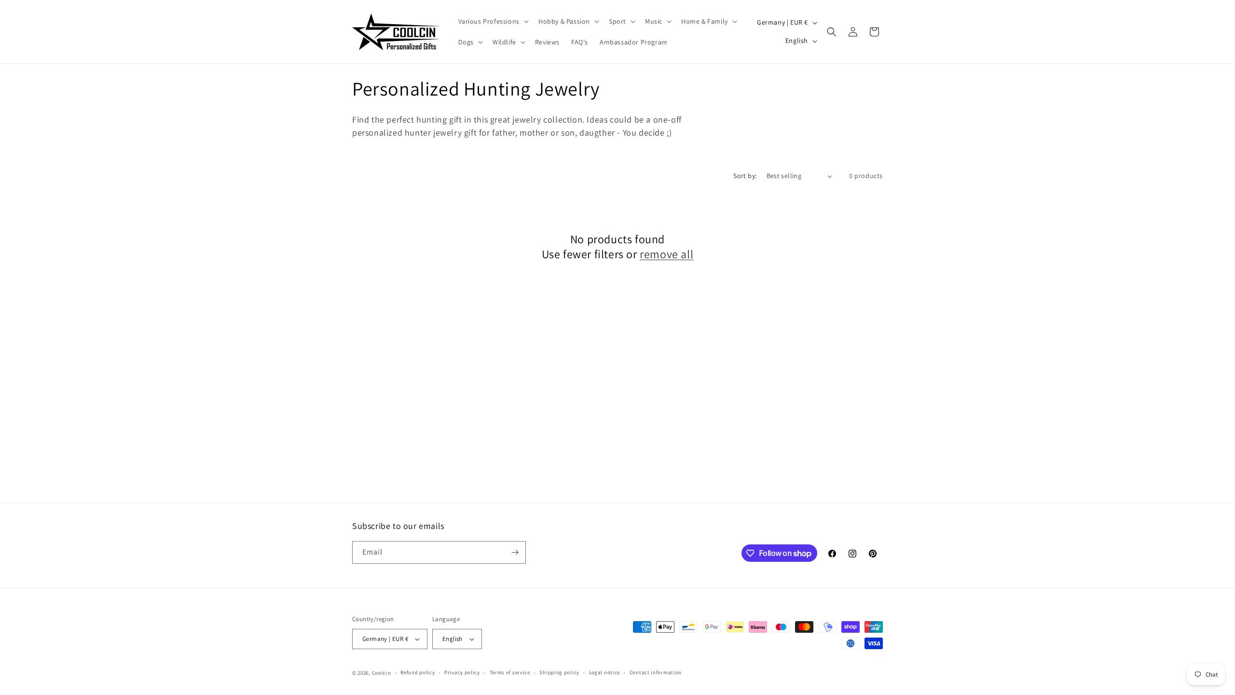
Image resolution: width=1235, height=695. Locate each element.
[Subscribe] (514, 552)
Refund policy (417, 672)
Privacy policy (462, 672)
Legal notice (604, 672)
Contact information (656, 672)
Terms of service (510, 672)
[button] (493, 21)
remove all (666, 254)
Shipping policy (559, 672)
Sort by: (744, 175)
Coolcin (381, 672)
